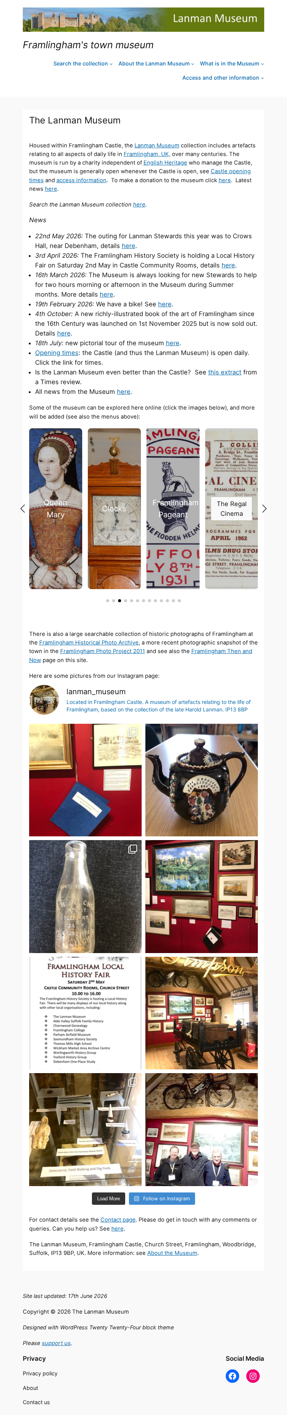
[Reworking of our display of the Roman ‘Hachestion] (85, 1129)
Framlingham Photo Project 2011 (102, 651)
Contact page (118, 1219)
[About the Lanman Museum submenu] (192, 63)
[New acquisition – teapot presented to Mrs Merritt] (201, 780)
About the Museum (172, 1253)
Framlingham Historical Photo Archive (89, 642)
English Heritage (165, 162)
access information (81, 180)
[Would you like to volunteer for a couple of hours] (201, 1013)
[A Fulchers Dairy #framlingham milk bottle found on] (85, 896)
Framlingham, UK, (147, 154)
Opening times (56, 352)
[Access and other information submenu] (262, 78)
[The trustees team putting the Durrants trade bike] (201, 1129)
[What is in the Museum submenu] (262, 63)
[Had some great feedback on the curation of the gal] (201, 896)
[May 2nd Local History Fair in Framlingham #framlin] (85, 1013)
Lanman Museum (157, 145)
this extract (224, 372)
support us (56, 1343)
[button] (107, 600)
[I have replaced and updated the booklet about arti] (85, 780)
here (225, 180)
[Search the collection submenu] (111, 63)
